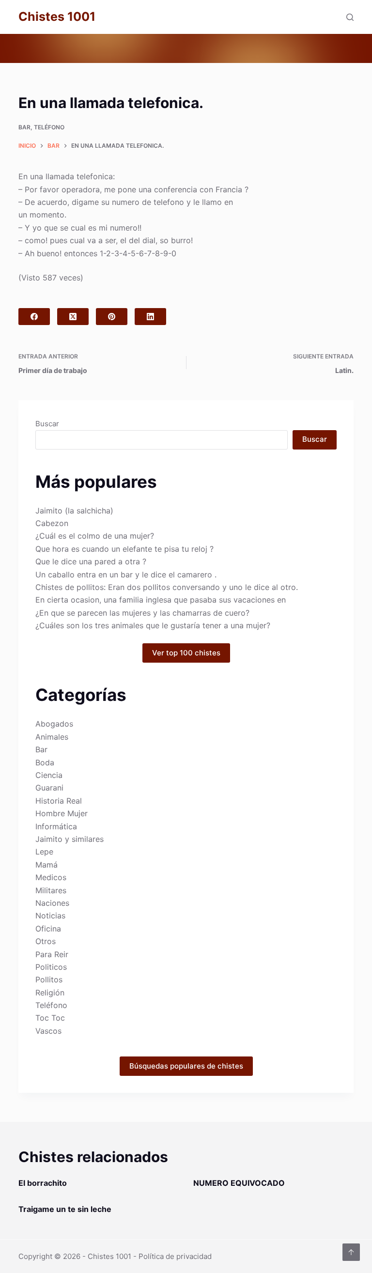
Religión (49, 992)
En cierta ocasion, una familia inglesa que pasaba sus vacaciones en (160, 600)
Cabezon (51, 523)
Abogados (54, 724)
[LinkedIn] (150, 316)
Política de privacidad (175, 1256)
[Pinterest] (111, 316)
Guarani (49, 787)
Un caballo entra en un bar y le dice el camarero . (126, 574)
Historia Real (58, 801)
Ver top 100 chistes (186, 652)
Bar (24, 127)
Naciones (52, 903)
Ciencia (48, 775)
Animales (51, 737)
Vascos (48, 1031)
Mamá (46, 864)
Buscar (47, 423)
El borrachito (42, 1183)
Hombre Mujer (61, 813)
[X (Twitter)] (73, 316)
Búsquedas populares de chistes (186, 1066)
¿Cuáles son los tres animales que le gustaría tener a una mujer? (152, 625)
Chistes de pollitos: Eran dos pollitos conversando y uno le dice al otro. (166, 587)
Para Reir (51, 954)
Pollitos (48, 979)
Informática (56, 826)
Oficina (48, 928)
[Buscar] (350, 17)
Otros (45, 941)
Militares (50, 890)
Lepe (44, 851)
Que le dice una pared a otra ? (90, 561)
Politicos (51, 967)
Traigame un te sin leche (64, 1209)
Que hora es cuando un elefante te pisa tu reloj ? (124, 549)
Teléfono (49, 127)
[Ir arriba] (351, 1252)
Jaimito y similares (69, 839)
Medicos (50, 877)
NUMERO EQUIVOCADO (239, 1183)
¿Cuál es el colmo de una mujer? (94, 536)
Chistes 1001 (56, 16)
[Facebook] (34, 316)
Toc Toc (50, 1018)
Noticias (50, 915)
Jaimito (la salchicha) (74, 510)
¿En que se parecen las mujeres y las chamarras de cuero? (142, 613)
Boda (44, 762)
